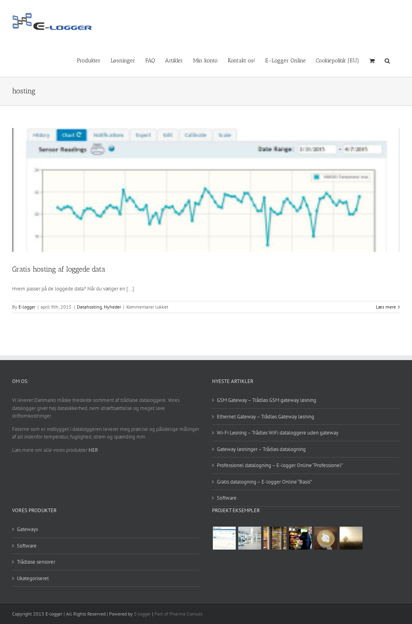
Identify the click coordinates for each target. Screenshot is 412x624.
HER (93, 450)
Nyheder (112, 307)
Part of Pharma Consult (178, 614)
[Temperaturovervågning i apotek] (249, 538)
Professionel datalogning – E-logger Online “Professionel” (280, 465)
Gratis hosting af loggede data (58, 269)
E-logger (27, 307)
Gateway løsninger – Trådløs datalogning (261, 449)
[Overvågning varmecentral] (325, 538)
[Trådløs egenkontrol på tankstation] (300, 538)
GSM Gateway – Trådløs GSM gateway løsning (266, 400)
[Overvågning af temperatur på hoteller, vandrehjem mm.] (224, 538)
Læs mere (386, 307)
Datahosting (89, 307)
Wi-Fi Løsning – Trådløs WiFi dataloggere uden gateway (277, 432)
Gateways (27, 529)
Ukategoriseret (33, 578)
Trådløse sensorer (36, 561)
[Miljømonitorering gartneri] (351, 538)
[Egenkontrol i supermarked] (275, 538)
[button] (387, 60)
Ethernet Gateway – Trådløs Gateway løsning (265, 416)
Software (227, 497)
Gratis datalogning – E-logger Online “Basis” (264, 481)
